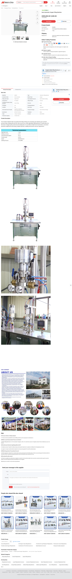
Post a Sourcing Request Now (33, 487)
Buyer (46, 5)
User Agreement (42, 574)
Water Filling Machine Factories (46, 562)
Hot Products (8, 570)
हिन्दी (51, 572)
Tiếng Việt (61, 572)
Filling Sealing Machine (6, 556)
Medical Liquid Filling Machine (41, 564)
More (2, 566)
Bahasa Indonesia (67, 572)
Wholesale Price (37, 570)
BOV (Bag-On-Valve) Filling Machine (25, 543)
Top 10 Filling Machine (53, 564)
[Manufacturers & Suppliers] (7, 2)
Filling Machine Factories (6, 562)
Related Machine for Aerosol (41, 545)
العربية (42, 572)
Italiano (30, 572)
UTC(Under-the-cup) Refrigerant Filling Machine (44, 543)
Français (21, 572)
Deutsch (34, 572)
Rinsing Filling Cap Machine (16, 564)
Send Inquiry (48, 21)
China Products (14, 570)
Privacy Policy (53, 574)
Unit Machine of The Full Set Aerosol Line (26, 545)
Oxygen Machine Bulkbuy (63, 564)
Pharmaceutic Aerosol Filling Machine (59, 543)
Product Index (55, 570)
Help (51, 5)
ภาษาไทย (54, 572)
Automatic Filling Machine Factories (32, 562)
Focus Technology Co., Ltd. (29, 574)
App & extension (58, 5)
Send (11, 487)
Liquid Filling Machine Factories (18, 562)
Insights (64, 570)
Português (17, 572)
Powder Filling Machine (16, 556)
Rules (70, 5)
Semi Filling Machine (5, 564)
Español (13, 572)
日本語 (48, 572)
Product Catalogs (17, 541)
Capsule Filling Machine (27, 556)
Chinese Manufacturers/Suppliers (23, 570)
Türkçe (58, 572)
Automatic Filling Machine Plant (59, 562)
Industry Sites (43, 570)
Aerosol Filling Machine (5, 543)
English (10, 572)
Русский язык (26, 572)
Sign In (43, 84)
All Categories (5, 5)
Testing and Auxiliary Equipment (59, 545)
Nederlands (38, 572)
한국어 (45, 572)
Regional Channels (49, 570)
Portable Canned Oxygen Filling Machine (8, 545)
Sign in (70, 3)
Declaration (47, 574)
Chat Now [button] (64, 21)
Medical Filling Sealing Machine (28, 564)
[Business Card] (69, 94)
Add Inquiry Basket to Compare (21, 41)
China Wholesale (31, 570)
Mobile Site (60, 570)
